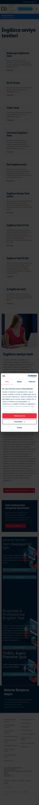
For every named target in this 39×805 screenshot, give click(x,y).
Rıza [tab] (7, 381)
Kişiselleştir (18, 422)
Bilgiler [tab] (19, 381)
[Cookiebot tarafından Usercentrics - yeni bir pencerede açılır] (28, 376)
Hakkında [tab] (32, 381)
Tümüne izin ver (19, 416)
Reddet (19, 427)
